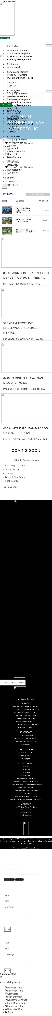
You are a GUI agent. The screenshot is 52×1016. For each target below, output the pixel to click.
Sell (8, 154)
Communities (13, 157)
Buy (7, 150)
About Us (26, 766)
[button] (1, 977)
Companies (13, 172)
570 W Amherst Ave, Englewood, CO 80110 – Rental (21, 328)
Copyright (26, 759)
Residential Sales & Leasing (26, 706)
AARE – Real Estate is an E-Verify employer (26, 784)
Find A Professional (26, 735)
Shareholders (26, 744)
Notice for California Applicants (26, 781)
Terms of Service (26, 753)
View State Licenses (26, 787)
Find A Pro (13, 83)
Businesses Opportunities (26, 712)
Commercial (13, 67)
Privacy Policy (26, 756)
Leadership (26, 772)
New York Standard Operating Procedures (26, 799)
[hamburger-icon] (49, 45)
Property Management (26, 715)
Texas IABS (26, 793)
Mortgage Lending (26, 727)
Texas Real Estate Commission (26, 790)
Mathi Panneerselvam (19, 143)
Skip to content (8, 1)
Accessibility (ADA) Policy (26, 741)
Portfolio (11, 161)
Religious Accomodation (26, 778)
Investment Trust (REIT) (20, 78)
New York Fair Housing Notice (26, 796)
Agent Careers (26, 775)
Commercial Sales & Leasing (26, 709)
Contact (12, 177)
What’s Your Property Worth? (26, 738)
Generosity (26, 769)
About (9, 147)
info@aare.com (26, 815)
